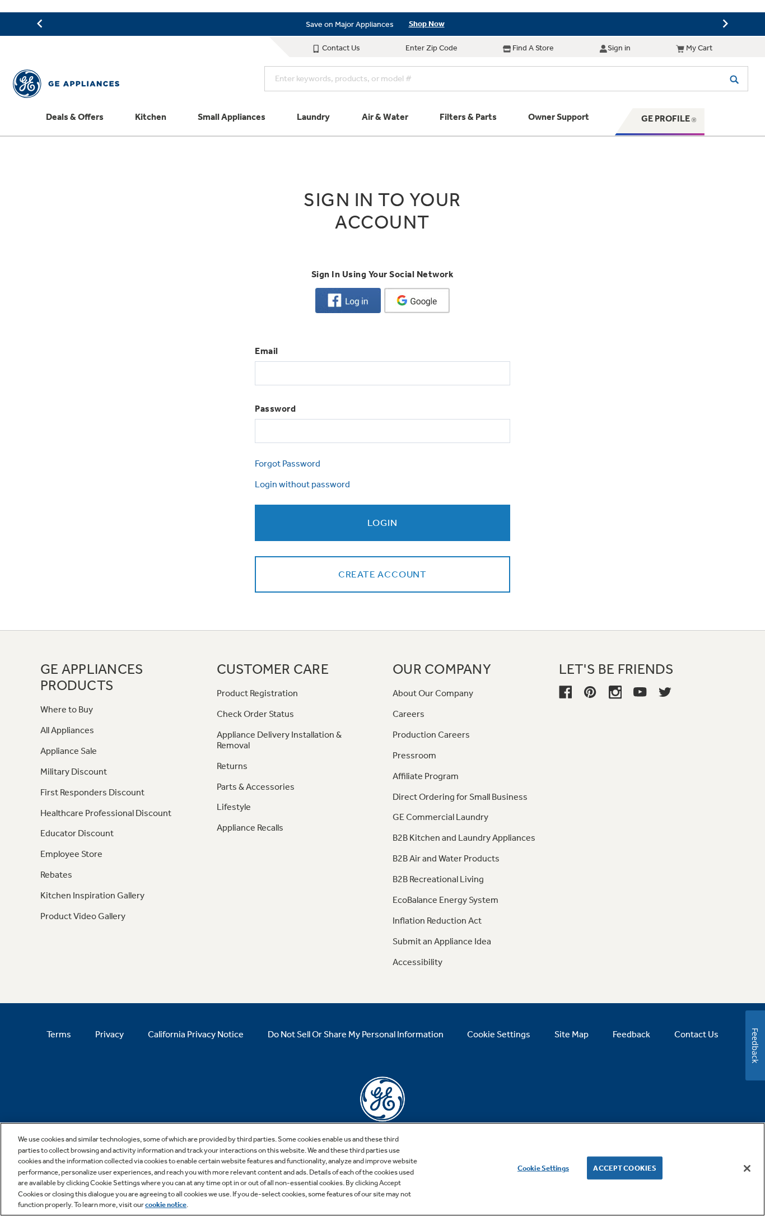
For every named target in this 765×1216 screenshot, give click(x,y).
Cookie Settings (543, 1167)
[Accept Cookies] (747, 1168)
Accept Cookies (624, 1167)
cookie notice (165, 1204)
